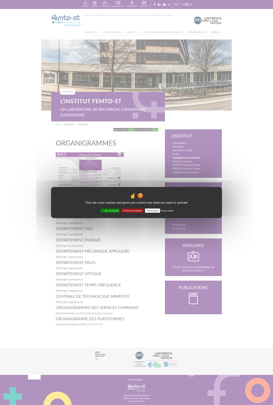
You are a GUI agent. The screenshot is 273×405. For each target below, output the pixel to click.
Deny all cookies (133, 210)
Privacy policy (167, 210)
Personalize (152, 210)
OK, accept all (111, 210)
